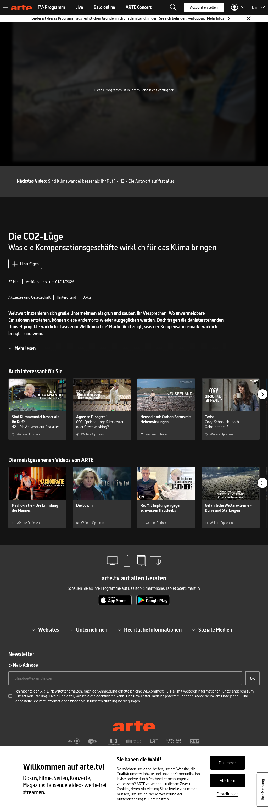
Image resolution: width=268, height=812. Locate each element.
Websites (48, 630)
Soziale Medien (215, 630)
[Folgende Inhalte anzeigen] (262, 394)
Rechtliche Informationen (153, 630)
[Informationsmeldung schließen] (248, 18)
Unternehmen (91, 630)
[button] (173, 7)
